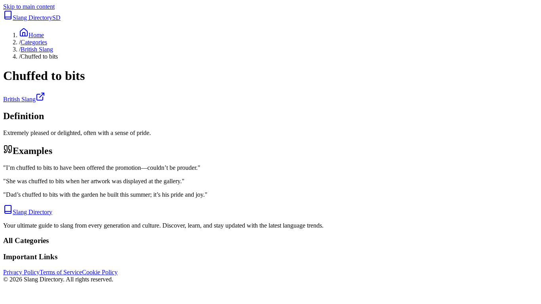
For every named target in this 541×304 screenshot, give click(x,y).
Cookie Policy (100, 272)
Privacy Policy (21, 272)
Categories (34, 42)
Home (36, 35)
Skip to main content (29, 6)
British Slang (37, 49)
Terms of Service (61, 272)
